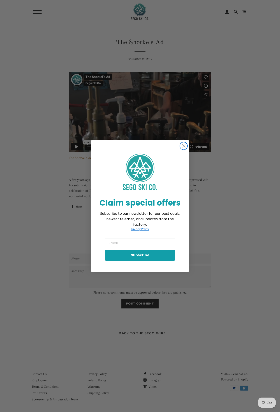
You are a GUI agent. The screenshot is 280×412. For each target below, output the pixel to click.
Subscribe (140, 255)
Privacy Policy (140, 229)
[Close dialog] (183, 146)
